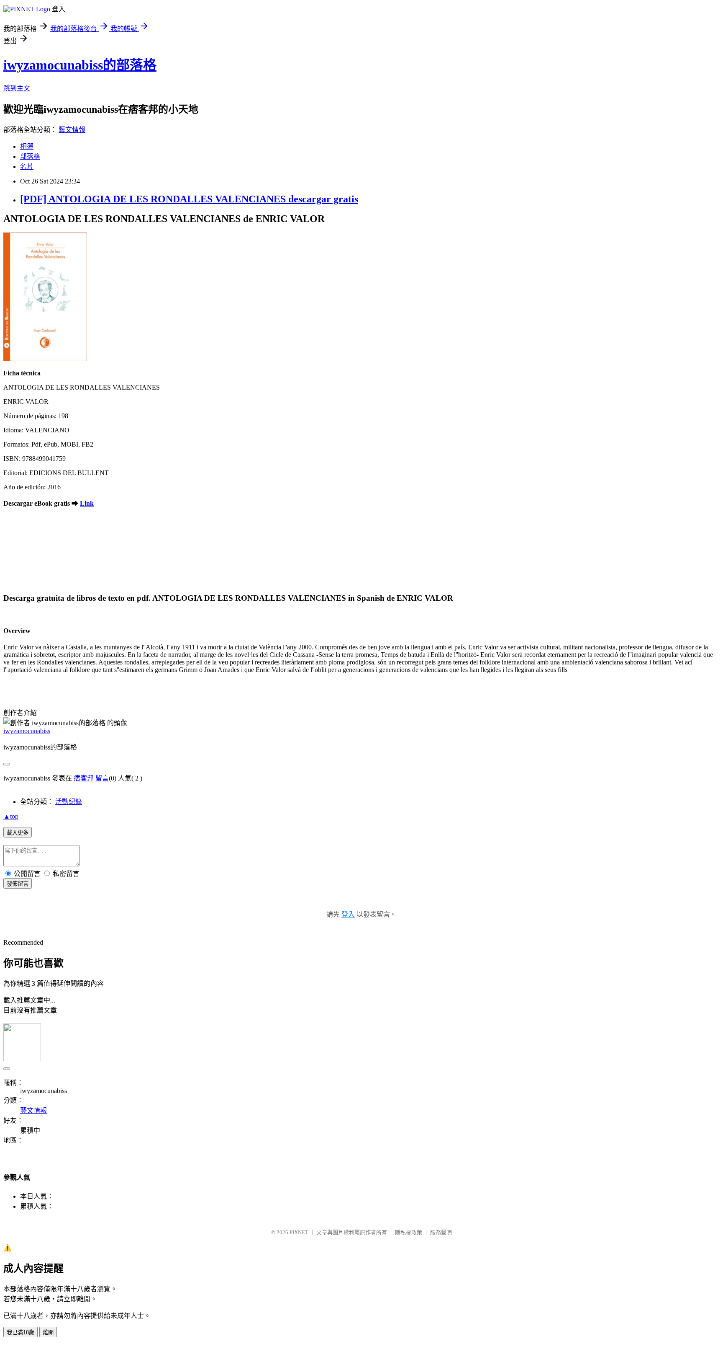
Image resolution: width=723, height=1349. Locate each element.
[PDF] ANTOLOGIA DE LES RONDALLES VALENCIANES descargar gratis (189, 199)
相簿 (26, 146)
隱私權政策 (408, 1232)
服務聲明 (441, 1232)
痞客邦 (84, 778)
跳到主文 (16, 88)
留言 (102, 778)
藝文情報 (72, 129)
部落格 (30, 156)
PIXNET (299, 1232)
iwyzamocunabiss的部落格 (79, 64)
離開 (48, 1332)
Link (87, 503)
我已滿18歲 (20, 1332)
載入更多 (17, 833)
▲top (10, 816)
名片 (26, 166)
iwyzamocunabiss (26, 730)
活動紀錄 (68, 801)
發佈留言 (17, 884)
